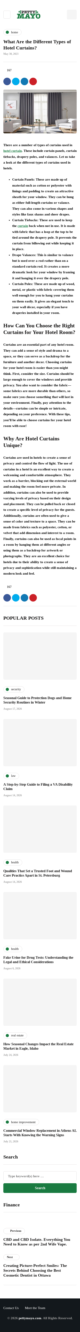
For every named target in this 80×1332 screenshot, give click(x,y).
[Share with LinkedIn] (24, 81)
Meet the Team (35, 1308)
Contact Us (11, 1308)
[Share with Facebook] (7, 81)
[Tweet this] (16, 81)
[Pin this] (33, 81)
